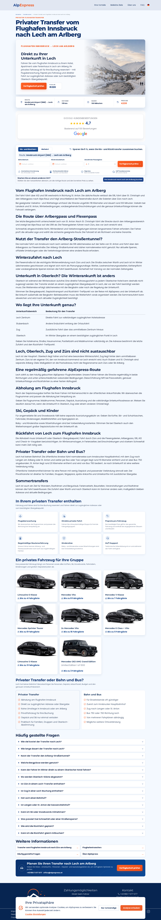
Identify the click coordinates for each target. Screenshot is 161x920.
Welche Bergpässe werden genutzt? (40, 762)
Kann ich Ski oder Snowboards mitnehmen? (43, 812)
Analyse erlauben (131, 908)
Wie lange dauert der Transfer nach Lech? (42, 748)
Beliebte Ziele (116, 5)
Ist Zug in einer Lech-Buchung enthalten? (42, 790)
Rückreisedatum (57, 160)
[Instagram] (148, 912)
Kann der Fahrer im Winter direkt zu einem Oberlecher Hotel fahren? (56, 769)
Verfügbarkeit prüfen (33, 86)
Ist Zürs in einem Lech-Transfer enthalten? (43, 783)
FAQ (142, 5)
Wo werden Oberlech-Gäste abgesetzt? (42, 776)
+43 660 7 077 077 (34, 873)
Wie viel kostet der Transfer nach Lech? (41, 741)
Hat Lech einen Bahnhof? (33, 798)
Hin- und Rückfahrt (28, 149)
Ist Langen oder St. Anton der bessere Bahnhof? (45, 804)
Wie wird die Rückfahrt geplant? (37, 826)
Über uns (132, 5)
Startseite (18, 14)
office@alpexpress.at (52, 873)
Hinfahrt (45, 149)
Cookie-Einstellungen (35, 914)
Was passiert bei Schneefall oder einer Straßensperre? (49, 819)
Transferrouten (27, 14)
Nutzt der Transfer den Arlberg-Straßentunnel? (45, 755)
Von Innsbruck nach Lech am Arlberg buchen (123, 179)
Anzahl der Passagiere (93, 160)
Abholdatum (23, 160)
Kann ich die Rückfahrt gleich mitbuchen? (42, 833)
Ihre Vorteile (100, 5)
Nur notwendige (108, 908)
